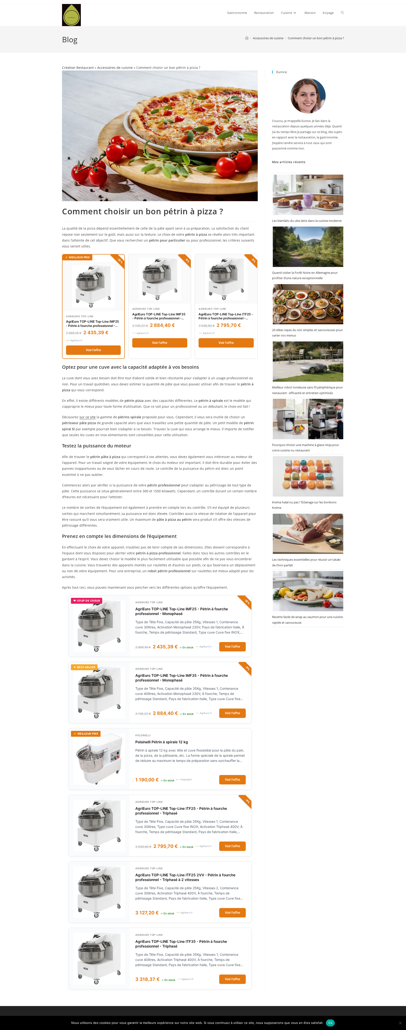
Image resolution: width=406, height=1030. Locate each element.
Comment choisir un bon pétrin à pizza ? (316, 38)
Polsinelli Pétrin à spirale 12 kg (161, 742)
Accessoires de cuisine (115, 67)
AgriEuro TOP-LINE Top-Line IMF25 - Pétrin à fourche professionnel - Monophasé (92, 326)
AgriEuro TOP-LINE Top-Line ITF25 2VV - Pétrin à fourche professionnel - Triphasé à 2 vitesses (185, 877)
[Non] (400, 1023)
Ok (330, 1023)
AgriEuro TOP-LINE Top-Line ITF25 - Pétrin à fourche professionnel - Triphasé (226, 318)
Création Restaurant (78, 67)
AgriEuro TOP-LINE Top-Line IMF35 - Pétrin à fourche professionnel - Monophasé (158, 318)
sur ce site (87, 417)
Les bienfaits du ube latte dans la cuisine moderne (307, 221)
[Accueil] (246, 38)
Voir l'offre (93, 350)
